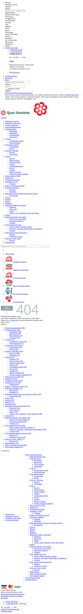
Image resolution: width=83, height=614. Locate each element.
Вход (7, 80)
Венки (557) (9, 402)
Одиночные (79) (16, 347)
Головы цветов (10, 129)
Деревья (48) (14, 384)
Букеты (12, 153)
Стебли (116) (10, 340)
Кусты (12, 168)
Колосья (12, 190)
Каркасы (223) (15, 408)
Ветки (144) (14, 349)
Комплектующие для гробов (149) (17, 418)
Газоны (12, 170)
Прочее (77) (14, 435)
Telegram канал (6, 611)
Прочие (8, 199)
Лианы (12, 164)
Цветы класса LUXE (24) (14, 377)
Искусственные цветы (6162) (16, 445)
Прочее (12, 235)
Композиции (10, 242)
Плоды (7, 197)
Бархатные (13, 133)
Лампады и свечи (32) (18, 437)
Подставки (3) (15, 355)
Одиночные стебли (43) (18, 341)
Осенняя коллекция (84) (14, 381)
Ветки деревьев (15, 172)
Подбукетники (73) (17, 343)
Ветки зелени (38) (16, 361)
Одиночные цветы (12, 145)
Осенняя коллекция (12, 180)
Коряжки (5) (14, 392)
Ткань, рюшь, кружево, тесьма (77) (22, 427)
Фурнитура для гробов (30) (20, 420)
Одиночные (14, 147)
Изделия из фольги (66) (18, 422)
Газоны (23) (14, 371)
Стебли (8, 139)
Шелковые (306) (15, 332)
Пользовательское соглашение (12, 596)
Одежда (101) (14, 431)
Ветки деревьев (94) (17, 373)
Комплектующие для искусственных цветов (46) (23, 394)
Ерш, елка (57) (15, 410)
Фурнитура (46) (15, 396)
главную (14, 320)
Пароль (8, 84)
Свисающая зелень (16, 166)
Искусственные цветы (21, 286)
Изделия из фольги (16, 221)
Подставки (14, 154)
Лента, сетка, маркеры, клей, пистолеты (24, 213)
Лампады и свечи (16, 236)
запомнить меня (14, 89)
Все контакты (15, 72)
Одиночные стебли (17, 141)
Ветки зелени (14, 160)
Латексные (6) (15, 338)
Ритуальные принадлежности (16, 233)
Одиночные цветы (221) (14, 345)
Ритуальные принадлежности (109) (18, 433)
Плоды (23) (9, 398)
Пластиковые (14, 135)
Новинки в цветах (12, 121)
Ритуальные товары (20, 294)
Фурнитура (14, 195)
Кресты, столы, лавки (13, 238)
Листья (12, 158)
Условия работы (11, 76)
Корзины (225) (10, 404)
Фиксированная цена (13, 127)
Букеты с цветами (11, 151)
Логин (7, 82)
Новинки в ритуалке (12, 123)
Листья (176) (14, 359)
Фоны (12, 211)
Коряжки (13, 192)
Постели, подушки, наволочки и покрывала (26, 229)
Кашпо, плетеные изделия (14, 186)
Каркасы (13, 207)
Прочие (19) (9, 400)
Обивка (12, 223)
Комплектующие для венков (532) (17, 406)
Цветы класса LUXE (12, 176)
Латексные (14, 137)
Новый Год (9, 178)
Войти (8, 91)
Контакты (8, 78)
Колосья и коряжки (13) (13, 388)
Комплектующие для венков (15, 205)
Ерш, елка (13, 209)
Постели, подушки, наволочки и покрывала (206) (28, 429)
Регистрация (9, 93)
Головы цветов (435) (12, 330)
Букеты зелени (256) (17, 363)
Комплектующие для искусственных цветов (21, 194)
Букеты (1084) (15, 353)
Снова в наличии (11, 125)
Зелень (7, 156)
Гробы (7, 215)
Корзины (8, 203)
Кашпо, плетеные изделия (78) (16, 386)
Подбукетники (15, 143)
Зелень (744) (9, 357)
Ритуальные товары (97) (14, 447)
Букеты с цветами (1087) (14, 351)
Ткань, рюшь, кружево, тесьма (21, 227)
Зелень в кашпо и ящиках (19, 174)
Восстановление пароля (24, 93)
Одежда (12, 231)
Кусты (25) (13, 369)
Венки (7, 201)
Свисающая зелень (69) (18, 367)
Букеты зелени (15, 162)
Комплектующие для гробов (15, 217)
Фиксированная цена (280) (15, 328)
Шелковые (13, 131)
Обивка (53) (14, 423)
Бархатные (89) (15, 334)
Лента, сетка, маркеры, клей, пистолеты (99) (26, 414)
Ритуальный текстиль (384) (15, 425)
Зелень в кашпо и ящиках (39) (21, 375)
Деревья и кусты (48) (13, 382)
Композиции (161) (12, 443)
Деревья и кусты (11, 182)
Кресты (12, 240)
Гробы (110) (9, 416)
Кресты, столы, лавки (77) (14, 439)
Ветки (12, 149)
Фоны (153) (14, 412)
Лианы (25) (14, 365)
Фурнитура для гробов (18, 219)
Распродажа (10, 254)
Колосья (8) (14, 390)
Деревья (12, 184)
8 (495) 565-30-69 (11, 48)
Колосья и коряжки (12, 188)
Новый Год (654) (11, 379)
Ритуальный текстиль (13, 225)
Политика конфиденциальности (13, 594)
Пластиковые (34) (16, 336)
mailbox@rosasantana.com (10, 609)
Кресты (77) (14, 441)
